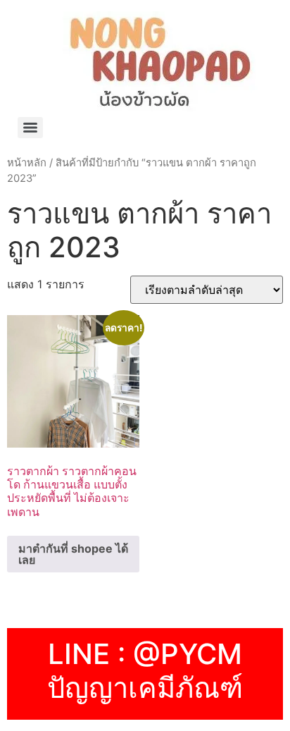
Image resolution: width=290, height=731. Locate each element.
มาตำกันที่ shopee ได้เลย (73, 554)
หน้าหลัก (26, 162)
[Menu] (30, 127)
